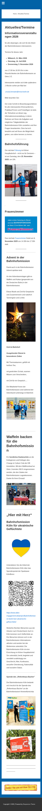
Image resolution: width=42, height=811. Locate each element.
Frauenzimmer (20, 238)
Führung (17, 150)
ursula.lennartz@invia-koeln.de (17, 92)
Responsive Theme (29, 804)
